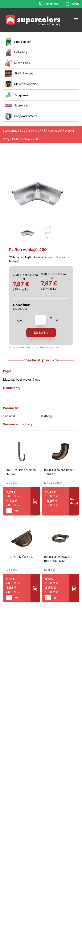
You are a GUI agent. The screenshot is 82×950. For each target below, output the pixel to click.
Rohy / (7, 139)
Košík (75, 4)
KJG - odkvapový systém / (59, 130)
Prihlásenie (51, 4)
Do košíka (41, 333)
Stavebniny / (11, 130)
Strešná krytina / (30, 130)
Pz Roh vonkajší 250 (25, 139)
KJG (56, 347)
